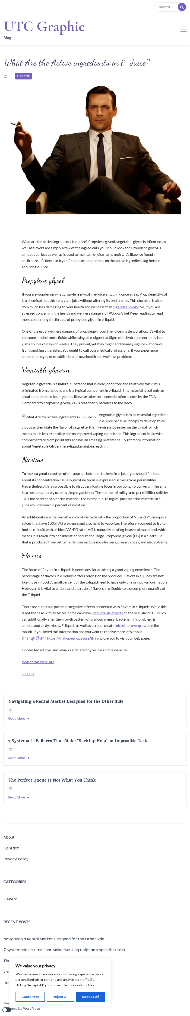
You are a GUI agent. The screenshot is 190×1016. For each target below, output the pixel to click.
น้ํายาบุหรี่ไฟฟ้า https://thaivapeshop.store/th (58, 638)
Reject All (60, 996)
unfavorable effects (107, 613)
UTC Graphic (44, 26)
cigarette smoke (126, 307)
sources (28, 673)
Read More (17, 718)
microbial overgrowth (132, 625)
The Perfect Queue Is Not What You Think (52, 780)
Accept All (90, 996)
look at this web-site (38, 661)
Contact (11, 848)
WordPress (31, 1009)
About (9, 837)
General (23, 76)
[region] (60, 982)
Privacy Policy (15, 859)
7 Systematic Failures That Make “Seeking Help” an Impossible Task (77, 740)
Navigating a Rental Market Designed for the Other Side (66, 701)
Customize (30, 996)
